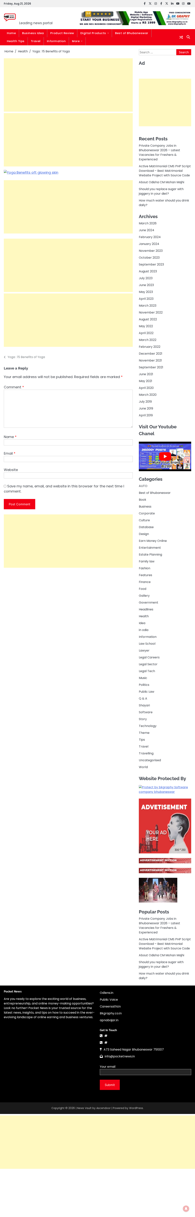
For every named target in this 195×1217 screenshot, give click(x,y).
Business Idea (33, 33)
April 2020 (146, 388)
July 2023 (146, 278)
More (76, 41)
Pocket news (43, 15)
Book (142, 499)
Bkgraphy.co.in (111, 1013)
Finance (145, 582)
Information (56, 41)
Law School (147, 643)
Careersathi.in (110, 1006)
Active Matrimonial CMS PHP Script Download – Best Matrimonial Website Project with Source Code (165, 171)
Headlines (146, 609)
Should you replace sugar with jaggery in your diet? (161, 191)
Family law (146, 561)
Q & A (143, 698)
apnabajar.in (109, 1020)
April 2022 (146, 333)
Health (144, 616)
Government (148, 602)
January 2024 (149, 244)
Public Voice (109, 999)
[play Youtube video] (165, 456)
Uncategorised (150, 760)
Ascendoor (103, 1108)
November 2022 (151, 312)
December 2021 (150, 353)
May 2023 (146, 292)
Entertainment (150, 547)
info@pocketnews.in (120, 1056)
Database (146, 527)
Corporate (147, 513)
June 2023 (146, 285)
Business (145, 506)
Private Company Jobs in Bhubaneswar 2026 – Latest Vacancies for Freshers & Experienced (159, 152)
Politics (144, 685)
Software (146, 712)
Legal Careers (149, 657)
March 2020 (148, 395)
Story (143, 719)
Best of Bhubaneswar (131, 33)
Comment (14, 387)
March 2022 (147, 340)
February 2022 (149, 347)
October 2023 (149, 257)
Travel (36, 41)
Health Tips (16, 41)
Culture (144, 520)
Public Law (146, 691)
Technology (148, 726)
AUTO (143, 486)
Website (11, 469)
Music (143, 678)
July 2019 (145, 401)
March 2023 (147, 305)
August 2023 (148, 271)
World (143, 767)
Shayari (144, 705)
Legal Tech (147, 671)
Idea (142, 623)
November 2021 (150, 360)
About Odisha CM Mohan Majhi (161, 182)
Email (9, 453)
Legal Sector (148, 664)
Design (144, 534)
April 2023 (146, 299)
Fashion (144, 568)
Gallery (144, 595)
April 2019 (146, 415)
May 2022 (146, 326)
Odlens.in (106, 993)
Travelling (146, 753)
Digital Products (93, 33)
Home (11, 33)
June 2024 (146, 230)
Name (10, 436)
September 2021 (151, 367)
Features (145, 575)
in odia (143, 630)
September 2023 (151, 264)
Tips (142, 739)
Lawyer (144, 650)
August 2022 (148, 319)
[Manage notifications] (186, 1209)
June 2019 (146, 408)
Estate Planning (150, 554)
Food (142, 589)
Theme (144, 733)
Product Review (62, 33)
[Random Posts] (181, 37)
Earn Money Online (153, 541)
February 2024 (150, 237)
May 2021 (145, 381)
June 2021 (146, 374)
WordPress (136, 1108)
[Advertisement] (68, 85)
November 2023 (151, 251)
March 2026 (148, 223)
